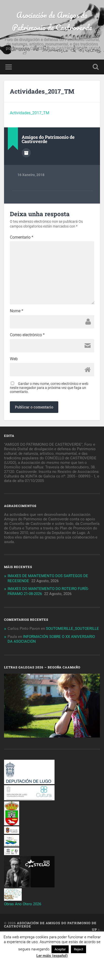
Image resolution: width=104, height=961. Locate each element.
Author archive (26, 152)
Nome (16, 311)
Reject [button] (78, 949)
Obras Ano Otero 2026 (22, 904)
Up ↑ (96, 929)
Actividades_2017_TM (42, 91)
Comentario (21, 237)
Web (14, 359)
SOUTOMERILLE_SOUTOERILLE (72, 628)
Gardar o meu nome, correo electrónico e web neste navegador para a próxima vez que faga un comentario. (49, 388)
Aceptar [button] (60, 949)
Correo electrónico (27, 335)
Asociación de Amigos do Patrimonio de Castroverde (52, 21)
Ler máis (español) (52, 955)
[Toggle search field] (96, 67)
